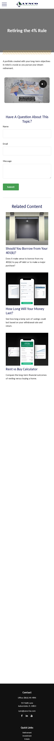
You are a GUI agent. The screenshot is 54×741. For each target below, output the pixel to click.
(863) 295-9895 (30, 698)
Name (5, 126)
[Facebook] (22, 716)
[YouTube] (32, 716)
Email (5, 143)
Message (7, 161)
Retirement (27, 732)
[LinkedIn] (27, 716)
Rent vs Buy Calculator (22, 369)
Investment (27, 736)
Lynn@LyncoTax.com (27, 711)
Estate (27, 739)
